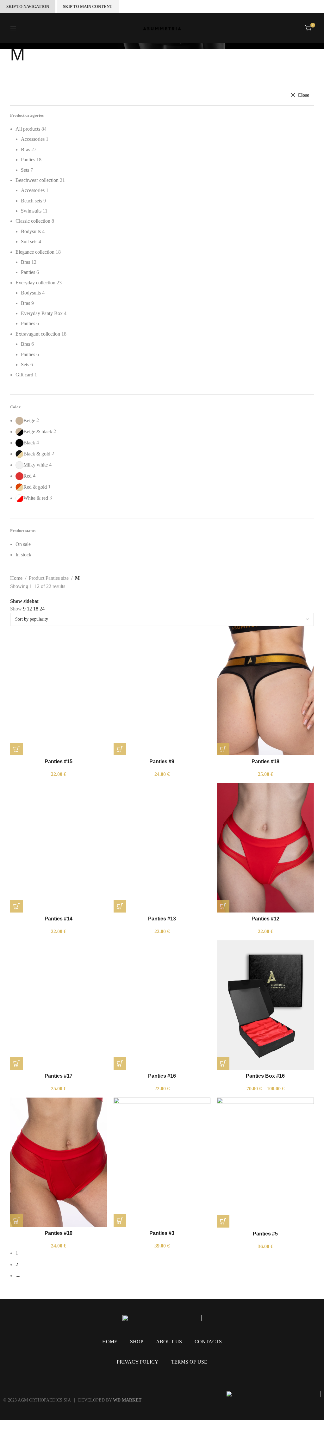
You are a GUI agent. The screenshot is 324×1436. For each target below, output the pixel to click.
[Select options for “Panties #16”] (120, 1063)
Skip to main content (87, 6)
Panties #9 (161, 761)
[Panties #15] (58, 690)
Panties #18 (265, 761)
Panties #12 (265, 918)
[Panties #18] (265, 690)
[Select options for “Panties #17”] (16, 1063)
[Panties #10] (58, 1162)
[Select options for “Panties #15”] (16, 749)
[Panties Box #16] (265, 1005)
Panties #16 (162, 1076)
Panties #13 (162, 918)
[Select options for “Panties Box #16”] (223, 1063)
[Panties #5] (265, 1163)
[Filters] (8, 1428)
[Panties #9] (162, 690)
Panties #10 (58, 1233)
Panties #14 (58, 918)
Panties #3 (161, 1233)
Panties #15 (58, 761)
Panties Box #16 (265, 1076)
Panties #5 (265, 1233)
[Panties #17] (58, 1005)
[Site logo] (162, 28)
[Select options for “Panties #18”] (223, 749)
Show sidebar (24, 601)
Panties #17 (58, 1076)
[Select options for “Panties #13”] (120, 906)
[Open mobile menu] (13, 28)
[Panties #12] (265, 848)
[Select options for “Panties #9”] (120, 749)
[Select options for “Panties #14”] (16, 906)
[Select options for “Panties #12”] (223, 906)
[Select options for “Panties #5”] (223, 1221)
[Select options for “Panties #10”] (16, 1220)
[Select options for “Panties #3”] (120, 1220)
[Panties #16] (162, 1005)
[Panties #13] (162, 848)
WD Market (127, 1400)
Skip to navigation (27, 6)
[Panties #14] (58, 848)
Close (303, 95)
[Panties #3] (162, 1162)
